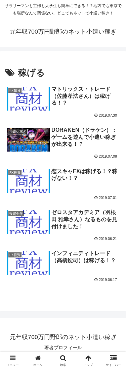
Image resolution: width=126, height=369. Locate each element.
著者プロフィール (63, 347)
